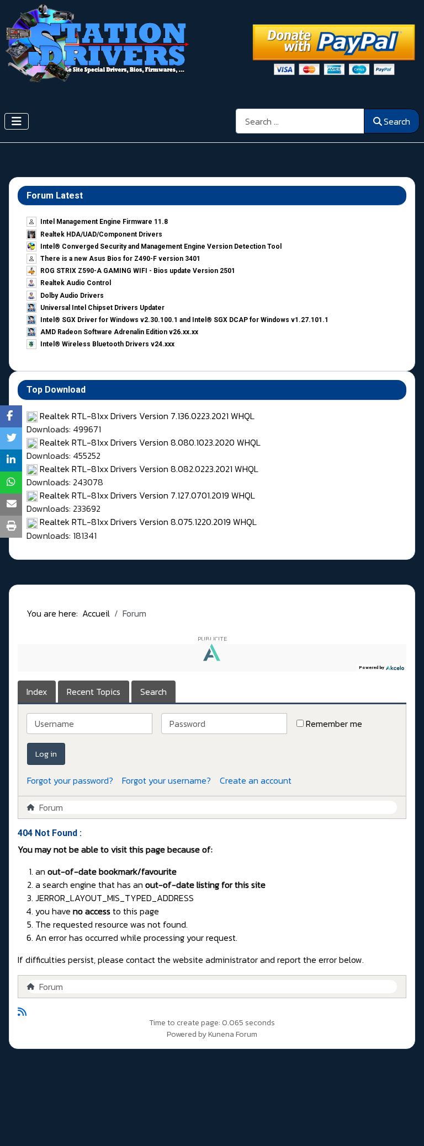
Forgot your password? (70, 780)
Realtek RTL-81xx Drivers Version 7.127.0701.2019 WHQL (147, 495)
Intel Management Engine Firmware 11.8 (104, 222)
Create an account (256, 780)
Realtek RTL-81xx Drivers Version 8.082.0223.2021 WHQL (149, 468)
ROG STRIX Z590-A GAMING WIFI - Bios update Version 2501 (137, 271)
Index (36, 691)
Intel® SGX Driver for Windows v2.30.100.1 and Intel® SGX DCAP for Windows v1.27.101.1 (184, 320)
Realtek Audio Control (75, 283)
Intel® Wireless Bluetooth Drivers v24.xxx (107, 344)
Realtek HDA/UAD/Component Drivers (101, 234)
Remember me (334, 723)
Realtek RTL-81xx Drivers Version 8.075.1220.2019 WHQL (148, 521)
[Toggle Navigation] (16, 121)
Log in (46, 753)
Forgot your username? (166, 780)
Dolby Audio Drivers (72, 295)
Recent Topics (93, 691)
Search (397, 121)
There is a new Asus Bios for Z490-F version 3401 (120, 259)
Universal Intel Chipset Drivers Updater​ (102, 308)
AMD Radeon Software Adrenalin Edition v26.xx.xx (119, 332)
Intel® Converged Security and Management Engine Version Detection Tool (161, 246)
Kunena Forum (232, 1034)
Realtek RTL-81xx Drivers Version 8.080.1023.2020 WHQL (150, 442)
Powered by (186, 1034)
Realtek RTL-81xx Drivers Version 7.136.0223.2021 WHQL (147, 415)
